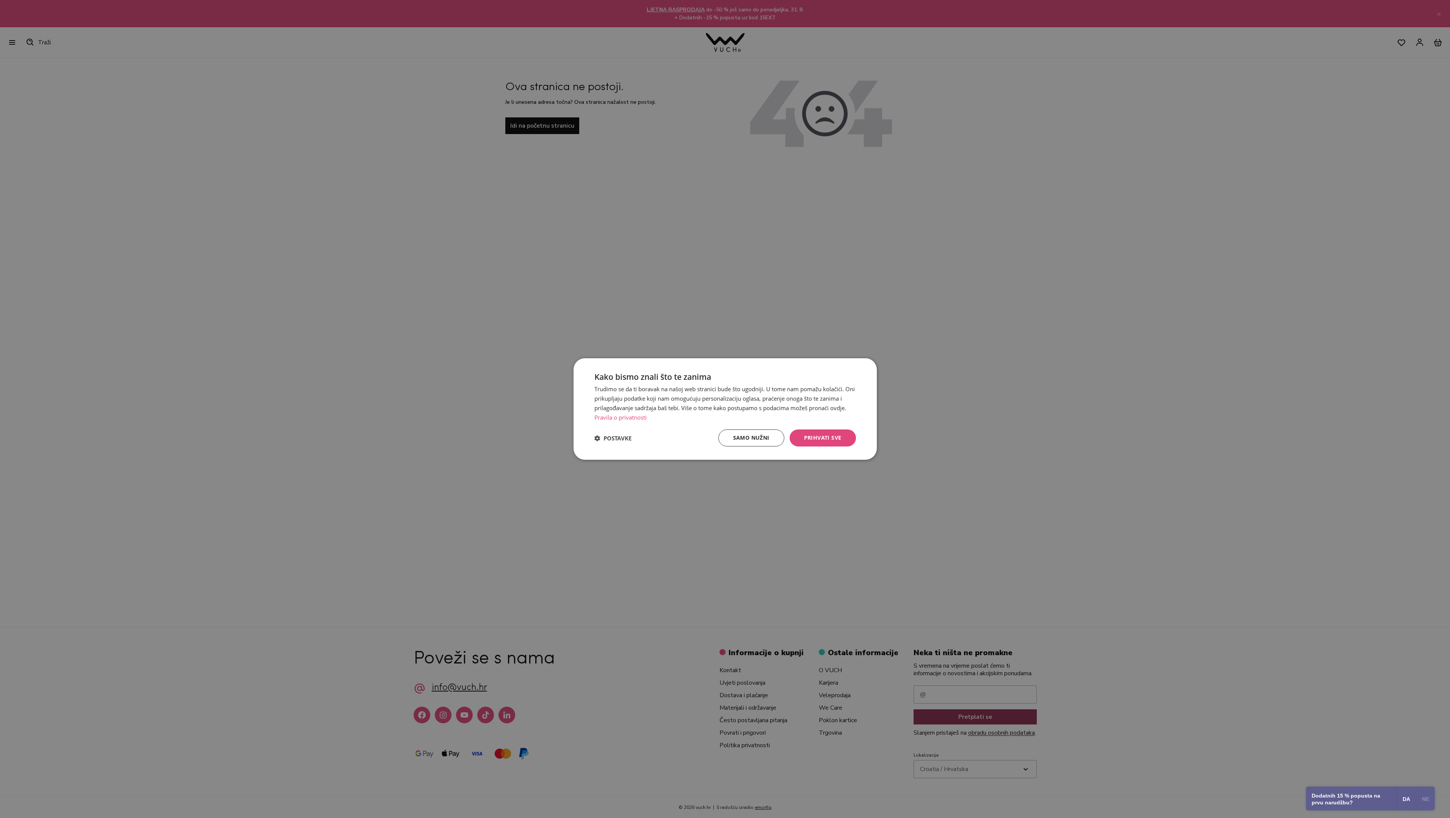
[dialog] (725, 409)
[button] (613, 438)
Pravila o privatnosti (620, 417)
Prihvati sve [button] (823, 437)
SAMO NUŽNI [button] (751, 437)
